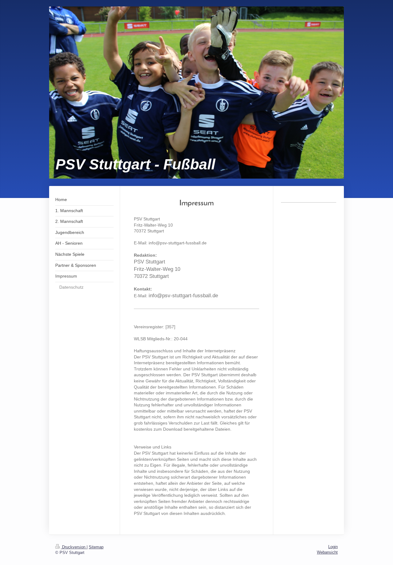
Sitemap (96, 547)
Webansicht (327, 552)
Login (333, 546)
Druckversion (74, 547)
